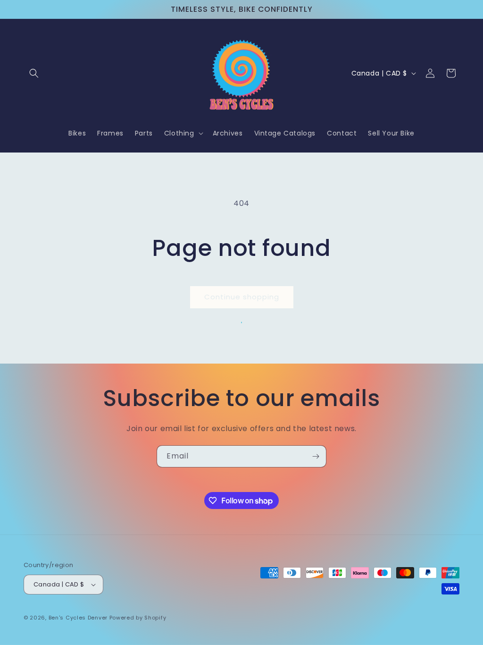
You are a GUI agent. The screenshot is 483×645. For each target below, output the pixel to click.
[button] (34, 73)
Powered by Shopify (138, 617)
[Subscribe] (315, 456)
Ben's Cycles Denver (78, 617)
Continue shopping (241, 297)
